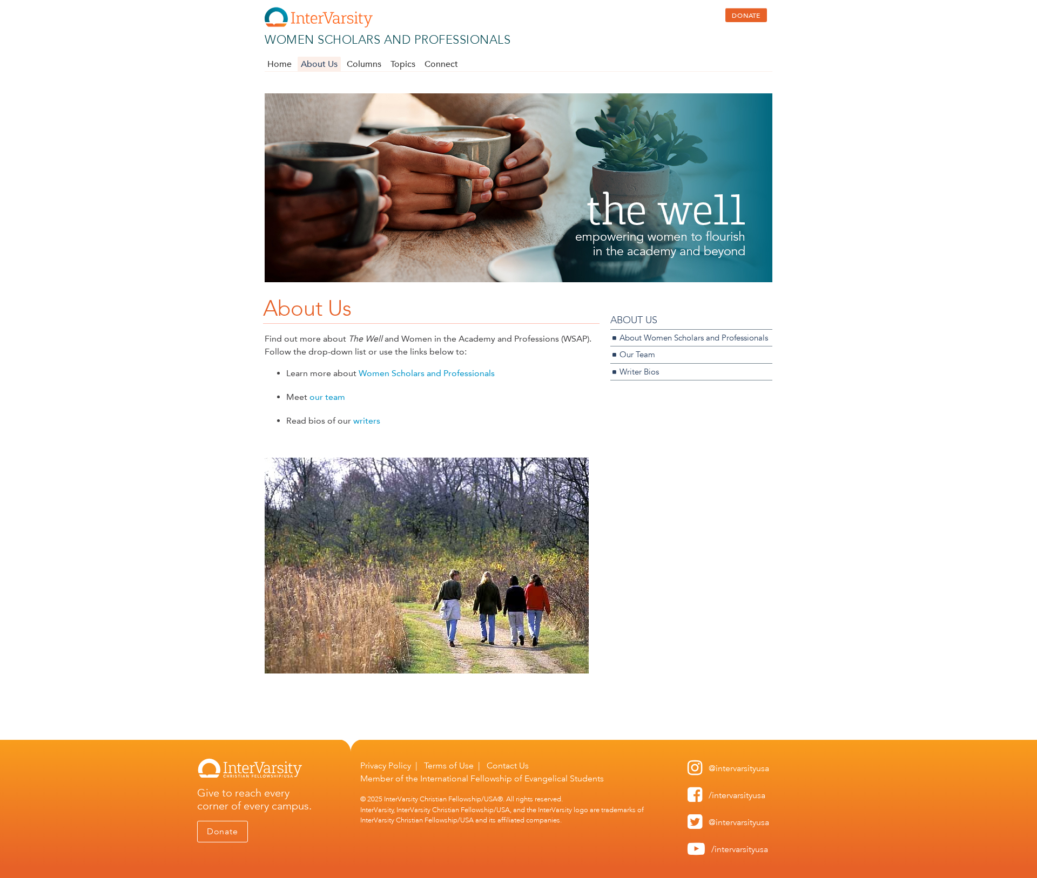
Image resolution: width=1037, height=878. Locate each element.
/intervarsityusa (737, 795)
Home (279, 64)
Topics (402, 64)
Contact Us (508, 765)
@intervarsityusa (739, 768)
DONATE (746, 15)
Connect (441, 64)
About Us (319, 64)
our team (328, 397)
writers (366, 421)
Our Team (637, 354)
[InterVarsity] (319, 25)
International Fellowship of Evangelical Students (512, 778)
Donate (222, 831)
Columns (364, 64)
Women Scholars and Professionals (387, 39)
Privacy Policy (385, 765)
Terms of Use (449, 765)
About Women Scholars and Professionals (693, 337)
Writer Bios (639, 371)
